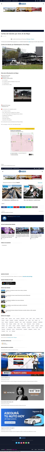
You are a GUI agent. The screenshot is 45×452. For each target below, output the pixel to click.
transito (3, 318)
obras (21, 322)
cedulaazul (37, 325)
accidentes (16, 320)
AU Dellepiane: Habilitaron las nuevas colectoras (15, 300)
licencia (13, 329)
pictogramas (30, 329)
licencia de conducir (19, 329)
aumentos (37, 318)
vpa (9, 331)
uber (7, 331)
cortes (27, 318)
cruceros (33, 327)
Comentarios (5, 344)
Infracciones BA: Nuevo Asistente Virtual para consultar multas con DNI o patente (21, 310)
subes (39, 329)
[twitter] (35, 1)
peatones (3, 327)
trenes (7, 318)
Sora (5, 449)
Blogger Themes (14, 449)
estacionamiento (29, 322)
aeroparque (19, 327)
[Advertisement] (22, 20)
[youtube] (24, 443)
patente (41, 325)
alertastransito (21, 320)
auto (6, 325)
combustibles (40, 322)
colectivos (17, 318)
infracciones (23, 318)
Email (12, 337)
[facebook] (40, 1)
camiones (32, 325)
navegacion (25, 329)
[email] (42, 1)
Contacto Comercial (41, 449)
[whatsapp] (39, 1)
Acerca (36, 449)
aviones (29, 320)
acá (29, 41)
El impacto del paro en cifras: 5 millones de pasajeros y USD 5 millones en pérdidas (36, 236)
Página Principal (4, 30)
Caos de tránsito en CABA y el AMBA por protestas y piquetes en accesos (22, 235)
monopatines (23, 325)
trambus (14, 325)
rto (6, 327)
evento (40, 327)
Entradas (4, 343)
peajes (24, 322)
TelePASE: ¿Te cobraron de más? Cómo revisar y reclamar (16, 290)
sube (33, 320)
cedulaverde (24, 327)
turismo (36, 320)
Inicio (32, 449)
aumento (28, 325)
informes (10, 318)
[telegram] (43, 1)
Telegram (32, 39)
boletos (10, 325)
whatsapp (13, 331)
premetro (35, 329)
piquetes (8, 30)
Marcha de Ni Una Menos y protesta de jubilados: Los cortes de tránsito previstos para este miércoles (7, 236)
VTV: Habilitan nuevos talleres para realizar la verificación (16, 305)
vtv (39, 320)
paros (34, 318)
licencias (3, 320)
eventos (7, 320)
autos (14, 318)
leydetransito (11, 322)
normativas (16, 322)
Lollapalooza (10, 327)
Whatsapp (28, 39)
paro (26, 320)
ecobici (37, 327)
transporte (11, 320)
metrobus (3, 325)
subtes (31, 318)
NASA (14, 327)
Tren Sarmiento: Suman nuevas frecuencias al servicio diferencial (18, 295)
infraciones (3, 329)
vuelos (3, 322)
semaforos (18, 325)
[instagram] (37, 1)
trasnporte (3, 331)
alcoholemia (35, 322)
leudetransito (9, 329)
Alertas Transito (17, 216)
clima (41, 318)
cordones (28, 327)
